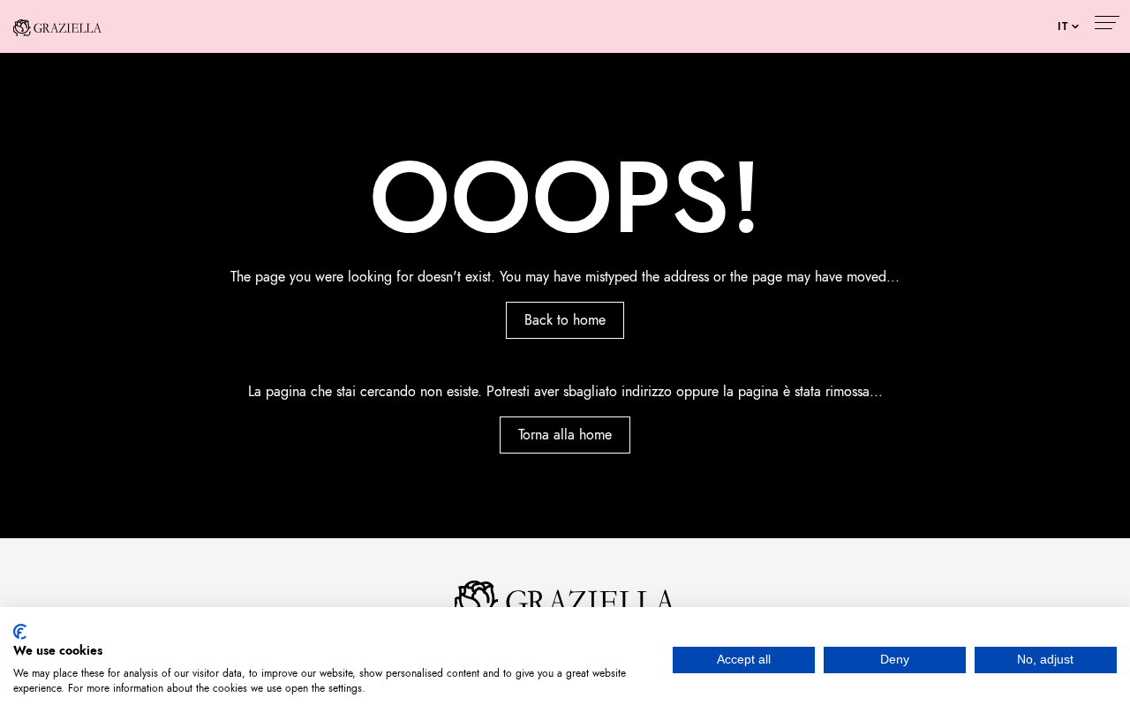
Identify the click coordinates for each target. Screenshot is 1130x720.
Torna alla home (565, 435)
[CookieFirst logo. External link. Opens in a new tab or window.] (19, 632)
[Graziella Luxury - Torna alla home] (57, 26)
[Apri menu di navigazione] (1106, 24)
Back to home (565, 320)
